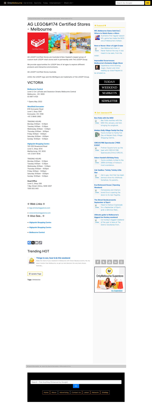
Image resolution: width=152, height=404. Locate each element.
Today (45, 3)
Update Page (36, 274)
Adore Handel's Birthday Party (106, 158)
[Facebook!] (97, 261)
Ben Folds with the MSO (104, 118)
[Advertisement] (76, 12)
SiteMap (105, 392)
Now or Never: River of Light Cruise (108, 46)
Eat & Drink (28, 3)
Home (46, 392)
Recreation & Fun (67, 18)
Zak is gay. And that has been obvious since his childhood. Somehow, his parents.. (112, 177)
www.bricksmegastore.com (40, 213)
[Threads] (121, 261)
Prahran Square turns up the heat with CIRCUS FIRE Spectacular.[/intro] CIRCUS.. (112, 150)
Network (95, 392)
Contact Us (76, 392)
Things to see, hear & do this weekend (53, 258)
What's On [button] (68, 3)
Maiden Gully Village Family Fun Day (108, 130)
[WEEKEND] (109, 93)
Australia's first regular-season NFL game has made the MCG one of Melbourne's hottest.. (112, 38)
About (54, 392)
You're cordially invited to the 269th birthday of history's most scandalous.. (112, 162)
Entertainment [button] (55, 3)
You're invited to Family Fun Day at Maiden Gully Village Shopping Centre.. (111, 135)
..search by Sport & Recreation (51, 18)
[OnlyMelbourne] (5, 3)
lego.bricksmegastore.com (39, 208)
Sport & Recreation (35, 18)
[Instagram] (115, 261)
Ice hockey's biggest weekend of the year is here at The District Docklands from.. (112, 222)
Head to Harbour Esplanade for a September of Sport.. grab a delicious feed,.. (111, 207)
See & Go (37, 3)
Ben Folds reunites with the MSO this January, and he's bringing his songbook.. (111, 122)
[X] (103, 261)
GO (147, 3)
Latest (86, 392)
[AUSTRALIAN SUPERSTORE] (109, 279)
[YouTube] (109, 261)
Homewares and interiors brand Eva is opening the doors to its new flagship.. (111, 192)
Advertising (64, 392)
